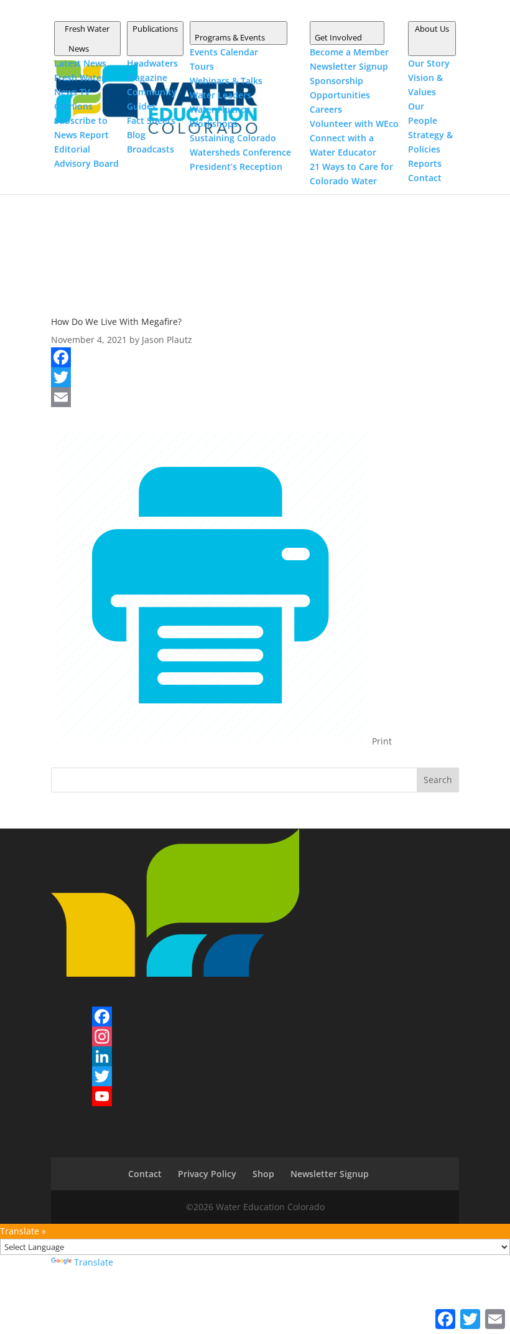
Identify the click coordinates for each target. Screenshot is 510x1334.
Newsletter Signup (329, 1174)
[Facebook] (255, 357)
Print (380, 741)
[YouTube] (102, 1096)
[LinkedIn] (102, 1056)
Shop (263, 1174)
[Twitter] (255, 377)
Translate (93, 1262)
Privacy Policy (207, 1174)
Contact (145, 1174)
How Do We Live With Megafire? (116, 321)
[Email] (255, 397)
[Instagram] (102, 1036)
